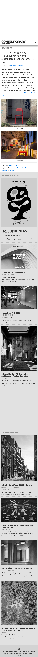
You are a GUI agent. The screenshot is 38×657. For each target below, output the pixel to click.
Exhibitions (11, 233)
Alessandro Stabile (15, 168)
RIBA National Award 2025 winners (16, 485)
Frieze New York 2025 (10, 313)
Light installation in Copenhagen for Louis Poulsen (17, 526)
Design (11, 165)
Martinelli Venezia (24, 93)
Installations (6, 529)
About (19, 655)
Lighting (11, 570)
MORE (19, 240)
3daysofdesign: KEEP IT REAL (14, 230)
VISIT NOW (11, 275)
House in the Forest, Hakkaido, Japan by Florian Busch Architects (18, 629)
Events (4, 233)
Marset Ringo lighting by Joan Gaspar (17, 568)
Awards (16, 487)
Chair (23, 168)
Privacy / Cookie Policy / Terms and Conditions (22, 653)
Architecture (6, 487)
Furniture (16, 165)
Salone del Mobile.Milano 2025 (14, 272)
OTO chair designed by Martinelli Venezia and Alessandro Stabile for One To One (17, 57)
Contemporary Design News (21, 651)
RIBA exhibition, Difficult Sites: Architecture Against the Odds (14, 375)
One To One (4, 170)
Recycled (11, 170)
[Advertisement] (19, 20)
